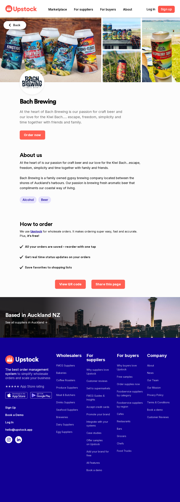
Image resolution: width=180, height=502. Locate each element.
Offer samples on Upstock (94, 442)
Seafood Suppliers (67, 409)
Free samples (125, 376)
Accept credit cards (97, 406)
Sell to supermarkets (98, 388)
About (127, 9)
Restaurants (123, 421)
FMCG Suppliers (65, 365)
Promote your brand (98, 414)
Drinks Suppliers (65, 402)
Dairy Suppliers (65, 424)
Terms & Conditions (158, 402)
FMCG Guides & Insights (95, 397)
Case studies (93, 432)
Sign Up (10, 407)
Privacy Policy (155, 394)
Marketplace (57, 9)
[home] (21, 9)
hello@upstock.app (18, 429)
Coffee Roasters (65, 380)
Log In (9, 422)
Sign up (166, 9)
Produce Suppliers (67, 387)
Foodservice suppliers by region (130, 404)
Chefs (120, 443)
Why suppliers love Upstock (97, 371)
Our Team (153, 380)
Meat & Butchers (65, 394)
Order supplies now (128, 384)
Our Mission (154, 387)
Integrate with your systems (97, 423)
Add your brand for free (97, 453)
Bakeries (61, 372)
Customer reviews (96, 380)
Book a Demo (14, 415)
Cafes (120, 413)
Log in (151, 9)
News (150, 372)
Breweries (62, 417)
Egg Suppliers (64, 431)
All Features (93, 462)
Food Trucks (124, 450)
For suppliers (83, 9)
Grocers (121, 436)
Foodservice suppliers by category (130, 393)
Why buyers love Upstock (127, 367)
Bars (119, 428)
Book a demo (94, 470)
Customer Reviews (158, 417)
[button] (57, 9)
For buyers (108, 9)
